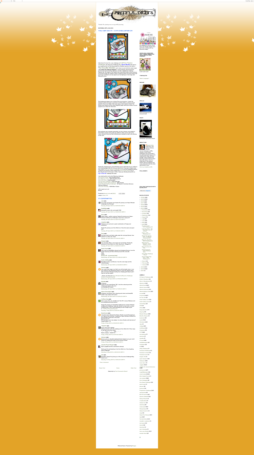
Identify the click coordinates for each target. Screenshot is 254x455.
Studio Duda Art (144, 410)
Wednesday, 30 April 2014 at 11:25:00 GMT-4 (113, 288)
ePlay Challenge (144, 348)
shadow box (143, 402)
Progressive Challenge (145, 390)
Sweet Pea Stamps (144, 414)
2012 (142, 268)
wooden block (143, 433)
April (143, 224)
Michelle (103, 281)
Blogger (134, 445)
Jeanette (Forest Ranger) (107, 344)
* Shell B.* (103, 325)
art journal (142, 295)
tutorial (141, 425)
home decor (143, 362)
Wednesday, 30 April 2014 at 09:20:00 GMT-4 (114, 278)
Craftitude (142, 328)
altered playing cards (145, 291)
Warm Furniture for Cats (147, 247)
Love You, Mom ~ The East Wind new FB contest (147, 230)
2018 (142, 201)
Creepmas (142, 330)
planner (141, 386)
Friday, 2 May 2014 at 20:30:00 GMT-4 (112, 323)
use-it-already (143, 429)
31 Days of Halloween (145, 277)
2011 (142, 270)
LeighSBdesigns (144, 372)
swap (141, 412)
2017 (142, 202)
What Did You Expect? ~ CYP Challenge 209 (146, 244)
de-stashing (143, 334)
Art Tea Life (143, 297)
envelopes (142, 344)
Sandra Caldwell (144, 396)
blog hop (142, 311)
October (144, 213)
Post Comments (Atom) (121, 371)
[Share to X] (121, 193)
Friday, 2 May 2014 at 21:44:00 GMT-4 (112, 334)
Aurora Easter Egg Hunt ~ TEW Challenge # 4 (146, 257)
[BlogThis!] (120, 193)
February (144, 262)
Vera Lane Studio (144, 431)
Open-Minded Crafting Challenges (107, 183)
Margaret (103, 241)
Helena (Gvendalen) (106, 291)
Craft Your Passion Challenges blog (113, 169)
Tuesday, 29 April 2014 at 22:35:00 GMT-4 (113, 245)
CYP (107, 195)
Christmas (142, 322)
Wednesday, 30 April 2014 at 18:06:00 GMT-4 (114, 296)
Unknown (103, 267)
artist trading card (144, 299)
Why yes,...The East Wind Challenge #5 (147, 240)
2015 (142, 206)
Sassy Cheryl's (143, 398)
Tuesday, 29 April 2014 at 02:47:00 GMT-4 (113, 219)
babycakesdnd (143, 309)
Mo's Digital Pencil (144, 376)
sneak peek (142, 406)
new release (143, 378)
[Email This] (119, 193)
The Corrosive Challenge (104, 181)
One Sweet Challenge (145, 382)
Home (117, 368)
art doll (141, 293)
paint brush (142, 384)
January (144, 264)
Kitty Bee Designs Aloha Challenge (107, 182)
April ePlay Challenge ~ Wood (147, 254)
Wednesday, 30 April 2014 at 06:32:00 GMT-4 (114, 264)
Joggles (141, 364)
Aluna (102, 214)
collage (141, 326)
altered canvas (143, 287)
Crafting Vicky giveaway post (110, 308)
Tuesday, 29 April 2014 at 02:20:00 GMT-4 (113, 211)
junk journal (142, 370)
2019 (142, 199)
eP (140, 346)
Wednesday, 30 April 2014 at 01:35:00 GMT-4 (114, 257)
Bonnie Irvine (150, 145)
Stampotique (143, 408)
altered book (143, 285)
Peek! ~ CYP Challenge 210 (146, 233)
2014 (142, 208)
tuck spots (142, 423)
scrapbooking (143, 400)
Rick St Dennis (143, 394)
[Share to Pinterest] (124, 193)
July (143, 218)
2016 (142, 204)
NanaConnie (104, 313)
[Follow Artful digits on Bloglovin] (145, 191)
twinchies (142, 427)
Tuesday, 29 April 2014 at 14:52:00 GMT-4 (113, 230)
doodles (142, 338)
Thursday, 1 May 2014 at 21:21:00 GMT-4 (112, 310)
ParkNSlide (104, 208)
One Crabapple (143, 380)
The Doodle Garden (107, 68)
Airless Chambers (144, 279)
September (145, 215)
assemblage (143, 303)
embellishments (144, 342)
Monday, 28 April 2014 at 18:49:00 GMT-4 (113, 205)
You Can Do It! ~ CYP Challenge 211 (147, 226)
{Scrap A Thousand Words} (108, 277)
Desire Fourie (104, 248)
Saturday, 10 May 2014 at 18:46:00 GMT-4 (113, 359)
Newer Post (102, 368)
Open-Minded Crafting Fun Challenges (123, 275)
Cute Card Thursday (103, 186)
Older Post (133, 368)
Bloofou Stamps (144, 315)
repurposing (143, 392)
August (144, 217)
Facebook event (144, 354)
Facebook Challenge (145, 350)
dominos (142, 336)
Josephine (103, 222)
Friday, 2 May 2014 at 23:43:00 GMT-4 (112, 342)
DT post (142, 340)
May (143, 222)
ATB (141, 305)
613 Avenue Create (103, 177)
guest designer (143, 358)
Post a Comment (104, 362)
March (144, 261)
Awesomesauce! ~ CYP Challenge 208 (146, 250)
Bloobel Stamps (144, 313)
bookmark (142, 317)
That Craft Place (102, 180)
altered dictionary (144, 289)
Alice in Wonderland (145, 281)
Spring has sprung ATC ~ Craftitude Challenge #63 (146, 237)
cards (103, 195)
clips (141, 324)
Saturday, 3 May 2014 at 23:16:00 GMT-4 (112, 352)
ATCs (141, 307)
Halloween (142, 360)
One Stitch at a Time (103, 178)
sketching (142, 404)
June (143, 220)
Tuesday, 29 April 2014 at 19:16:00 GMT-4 (112, 238)
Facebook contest (144, 352)
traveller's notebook (145, 421)
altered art (142, 283)
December (145, 209)
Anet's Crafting (105, 259)
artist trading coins (144, 301)
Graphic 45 (143, 356)
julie (102, 354)
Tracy (102, 233)
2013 (142, 267)
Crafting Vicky (104, 299)
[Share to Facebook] (123, 193)
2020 (143, 197)
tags (141, 417)
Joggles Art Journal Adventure (147, 366)
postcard (142, 388)
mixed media (143, 374)
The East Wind (143, 419)
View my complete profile (146, 166)
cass (102, 200)
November (145, 211)
